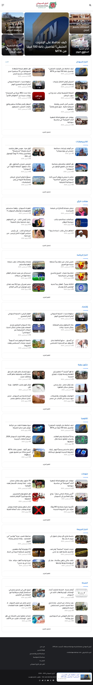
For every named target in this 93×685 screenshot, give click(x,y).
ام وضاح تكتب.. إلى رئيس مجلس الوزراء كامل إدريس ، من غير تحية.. (19, 233)
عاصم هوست (32, 677)
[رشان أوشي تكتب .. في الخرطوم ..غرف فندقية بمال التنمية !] (38, 223)
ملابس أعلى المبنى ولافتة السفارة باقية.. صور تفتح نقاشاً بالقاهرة (61, 107)
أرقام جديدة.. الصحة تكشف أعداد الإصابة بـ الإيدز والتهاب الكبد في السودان (61, 592)
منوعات (84, 474)
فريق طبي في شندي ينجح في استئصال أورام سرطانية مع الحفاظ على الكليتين (20, 592)
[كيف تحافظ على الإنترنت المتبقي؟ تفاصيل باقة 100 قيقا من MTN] (46, 34)
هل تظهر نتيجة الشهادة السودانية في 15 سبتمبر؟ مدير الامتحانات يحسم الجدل (19, 71)
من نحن (42, 647)
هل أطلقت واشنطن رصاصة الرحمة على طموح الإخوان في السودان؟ (62, 166)
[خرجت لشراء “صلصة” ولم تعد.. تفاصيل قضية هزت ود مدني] (81, 552)
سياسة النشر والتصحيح (37, 654)
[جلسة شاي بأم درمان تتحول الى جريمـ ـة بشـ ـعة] (81, 539)
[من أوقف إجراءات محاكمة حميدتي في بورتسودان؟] (81, 151)
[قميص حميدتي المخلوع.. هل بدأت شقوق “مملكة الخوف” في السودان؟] (38, 167)
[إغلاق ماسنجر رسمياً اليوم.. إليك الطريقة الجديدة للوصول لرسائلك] (81, 453)
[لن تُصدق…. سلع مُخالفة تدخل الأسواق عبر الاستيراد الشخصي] (81, 343)
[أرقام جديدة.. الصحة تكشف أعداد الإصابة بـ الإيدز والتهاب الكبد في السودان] (81, 593)
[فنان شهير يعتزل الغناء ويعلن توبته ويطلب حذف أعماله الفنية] (38, 510)
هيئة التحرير (41, 650)
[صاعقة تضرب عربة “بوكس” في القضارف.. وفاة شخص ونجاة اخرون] (38, 539)
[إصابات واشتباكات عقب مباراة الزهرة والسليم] (38, 265)
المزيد (7, 62)
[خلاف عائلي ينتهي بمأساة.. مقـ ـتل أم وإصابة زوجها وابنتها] (81, 563)
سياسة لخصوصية (39, 657)
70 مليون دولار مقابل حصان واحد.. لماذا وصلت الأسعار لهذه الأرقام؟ (19, 483)
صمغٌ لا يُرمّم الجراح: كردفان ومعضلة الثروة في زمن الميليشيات (20, 179)
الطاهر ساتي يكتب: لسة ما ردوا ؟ (61, 231)
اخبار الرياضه (82, 255)
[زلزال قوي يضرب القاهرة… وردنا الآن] (38, 388)
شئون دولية (83, 365)
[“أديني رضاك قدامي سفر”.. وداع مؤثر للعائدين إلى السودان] (81, 497)
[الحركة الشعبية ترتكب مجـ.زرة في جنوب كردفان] (81, 96)
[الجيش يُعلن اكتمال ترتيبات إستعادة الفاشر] (81, 85)
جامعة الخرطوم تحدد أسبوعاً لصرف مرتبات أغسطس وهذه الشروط (19, 343)
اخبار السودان (82, 62)
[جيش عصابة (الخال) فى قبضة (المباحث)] (81, 211)
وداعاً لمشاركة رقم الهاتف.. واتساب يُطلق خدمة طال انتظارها (63, 439)
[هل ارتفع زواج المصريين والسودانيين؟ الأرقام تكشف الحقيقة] (38, 497)
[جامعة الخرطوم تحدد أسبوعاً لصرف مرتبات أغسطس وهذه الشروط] (38, 343)
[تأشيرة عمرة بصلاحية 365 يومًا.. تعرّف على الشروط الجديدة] (81, 510)
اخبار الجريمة (82, 530)
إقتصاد (85, 307)
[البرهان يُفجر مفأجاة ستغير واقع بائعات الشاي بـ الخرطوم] (38, 107)
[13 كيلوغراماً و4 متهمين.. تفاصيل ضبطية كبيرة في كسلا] (38, 552)
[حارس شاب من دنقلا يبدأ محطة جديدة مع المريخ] (81, 265)
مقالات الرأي (82, 202)
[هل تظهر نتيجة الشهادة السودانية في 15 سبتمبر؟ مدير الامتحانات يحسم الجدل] (38, 72)
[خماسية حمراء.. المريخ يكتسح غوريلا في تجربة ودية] (81, 276)
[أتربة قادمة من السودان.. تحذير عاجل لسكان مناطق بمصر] (38, 399)
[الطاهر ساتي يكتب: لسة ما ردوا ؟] (81, 234)
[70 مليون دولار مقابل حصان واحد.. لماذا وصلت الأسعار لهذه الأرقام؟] (38, 484)
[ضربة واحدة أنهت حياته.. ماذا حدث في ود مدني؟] (38, 563)
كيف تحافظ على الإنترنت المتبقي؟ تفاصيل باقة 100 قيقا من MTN (47, 47)
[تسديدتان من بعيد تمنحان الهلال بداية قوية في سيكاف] (38, 276)
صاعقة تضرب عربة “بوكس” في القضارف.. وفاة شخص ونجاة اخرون (19, 539)
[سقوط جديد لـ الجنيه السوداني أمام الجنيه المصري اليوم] (38, 85)
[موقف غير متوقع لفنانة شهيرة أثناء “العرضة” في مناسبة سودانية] (81, 120)
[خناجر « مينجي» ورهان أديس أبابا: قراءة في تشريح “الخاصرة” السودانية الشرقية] (81, 180)
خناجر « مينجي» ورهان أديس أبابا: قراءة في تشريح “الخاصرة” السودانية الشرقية (61, 179)
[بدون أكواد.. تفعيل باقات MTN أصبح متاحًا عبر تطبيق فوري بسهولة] (38, 453)
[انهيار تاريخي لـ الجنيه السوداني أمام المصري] (38, 317)
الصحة (85, 583)
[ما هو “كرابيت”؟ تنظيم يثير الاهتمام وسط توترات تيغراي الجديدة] (81, 375)
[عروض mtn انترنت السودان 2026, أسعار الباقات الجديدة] (38, 440)
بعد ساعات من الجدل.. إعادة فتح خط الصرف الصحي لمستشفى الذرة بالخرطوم (61, 605)
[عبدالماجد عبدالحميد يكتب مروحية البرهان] (81, 223)
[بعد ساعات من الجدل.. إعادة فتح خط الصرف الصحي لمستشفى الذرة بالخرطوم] (81, 606)
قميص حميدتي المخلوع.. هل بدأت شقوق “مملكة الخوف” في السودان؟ (19, 166)
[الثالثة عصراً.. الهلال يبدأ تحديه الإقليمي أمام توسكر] (81, 287)
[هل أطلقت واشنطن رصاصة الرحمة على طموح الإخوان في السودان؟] (81, 167)
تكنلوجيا (84, 419)
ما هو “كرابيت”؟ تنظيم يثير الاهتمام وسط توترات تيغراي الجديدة (62, 374)
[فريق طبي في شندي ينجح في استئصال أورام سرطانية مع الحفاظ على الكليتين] (38, 593)
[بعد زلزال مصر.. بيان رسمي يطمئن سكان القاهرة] (81, 388)
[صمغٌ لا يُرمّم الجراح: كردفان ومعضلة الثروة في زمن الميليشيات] (38, 180)
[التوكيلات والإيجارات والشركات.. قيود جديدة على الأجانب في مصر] (81, 399)
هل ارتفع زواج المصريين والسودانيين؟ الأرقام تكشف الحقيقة (20, 496)
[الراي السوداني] (46, 5)
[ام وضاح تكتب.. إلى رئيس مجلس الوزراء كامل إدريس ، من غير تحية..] (38, 234)
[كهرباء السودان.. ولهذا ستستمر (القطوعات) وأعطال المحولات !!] (38, 211)
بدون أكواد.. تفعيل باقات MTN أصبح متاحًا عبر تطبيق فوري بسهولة (19, 452)
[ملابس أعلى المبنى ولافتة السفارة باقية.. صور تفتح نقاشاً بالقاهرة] (81, 107)
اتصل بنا (42, 661)
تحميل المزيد (46, 132)
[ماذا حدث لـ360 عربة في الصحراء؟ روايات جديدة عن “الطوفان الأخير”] (38, 96)
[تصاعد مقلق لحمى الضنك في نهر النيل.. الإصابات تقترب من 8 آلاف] (38, 619)
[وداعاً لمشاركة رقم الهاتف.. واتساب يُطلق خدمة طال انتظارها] (81, 440)
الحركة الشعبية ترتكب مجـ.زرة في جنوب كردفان (14, 49)
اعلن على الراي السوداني (37, 664)
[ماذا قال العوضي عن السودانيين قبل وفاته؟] (81, 619)
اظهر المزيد (46, 297)
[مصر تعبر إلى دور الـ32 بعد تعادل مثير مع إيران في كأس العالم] (38, 287)
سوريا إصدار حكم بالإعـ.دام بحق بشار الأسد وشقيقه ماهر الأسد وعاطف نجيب (19, 374)
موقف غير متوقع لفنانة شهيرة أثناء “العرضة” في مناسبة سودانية (61, 120)
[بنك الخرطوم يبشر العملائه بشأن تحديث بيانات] (81, 328)
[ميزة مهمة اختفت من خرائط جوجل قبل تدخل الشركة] (38, 428)
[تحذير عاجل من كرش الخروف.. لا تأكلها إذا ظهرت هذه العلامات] (38, 606)
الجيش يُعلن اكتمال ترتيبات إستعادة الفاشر (14, 27)
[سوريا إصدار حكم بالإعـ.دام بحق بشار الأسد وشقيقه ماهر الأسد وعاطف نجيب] (38, 375)
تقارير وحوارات (82, 142)
